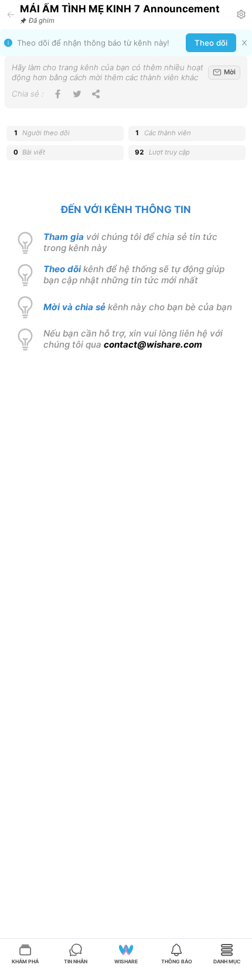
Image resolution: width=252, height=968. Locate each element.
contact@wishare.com (153, 344)
